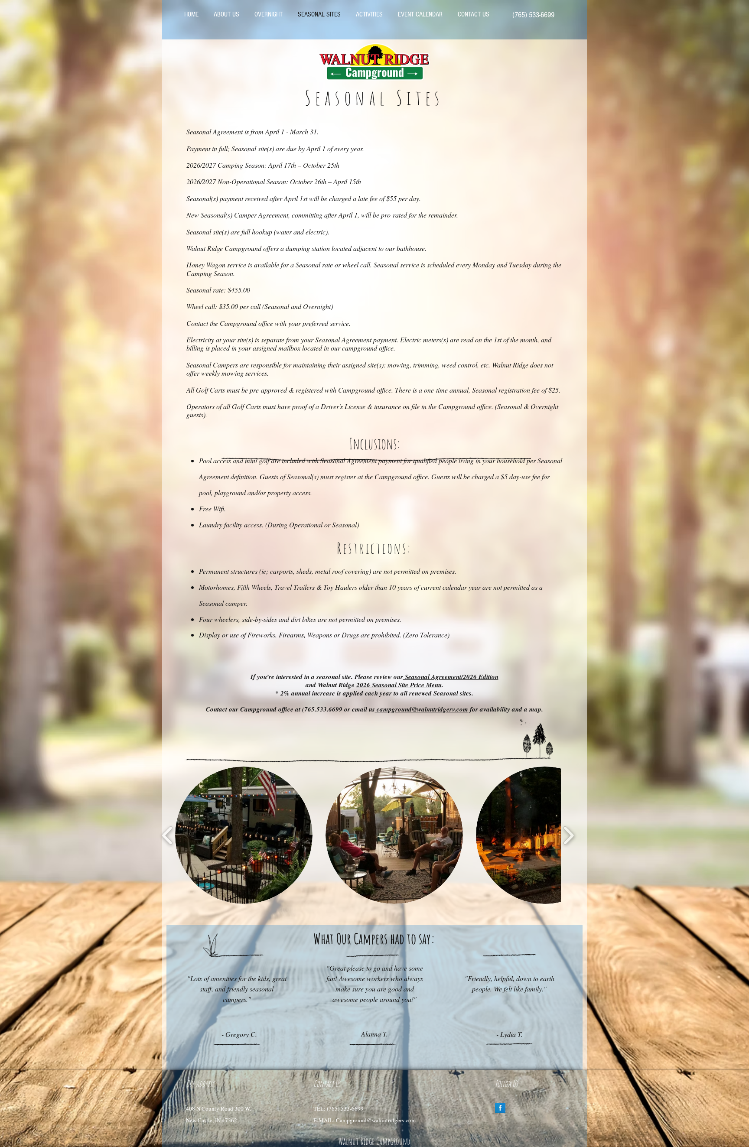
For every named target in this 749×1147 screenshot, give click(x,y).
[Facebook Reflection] (500, 1108)
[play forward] (568, 835)
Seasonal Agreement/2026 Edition (450, 676)
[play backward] (167, 835)
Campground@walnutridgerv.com (376, 1120)
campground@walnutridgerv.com (421, 709)
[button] (244, 835)
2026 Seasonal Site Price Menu (399, 684)
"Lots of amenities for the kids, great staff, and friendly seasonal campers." (237, 989)
